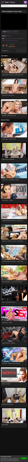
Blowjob (4, 40)
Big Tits (12, 40)
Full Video (15, 31)
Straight (19, 38)
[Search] (25, 6)
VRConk (9, 31)
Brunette (16, 40)
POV (12, 38)
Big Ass (15, 38)
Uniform (8, 40)
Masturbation (8, 38)
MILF (22, 38)
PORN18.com (10, 2)
